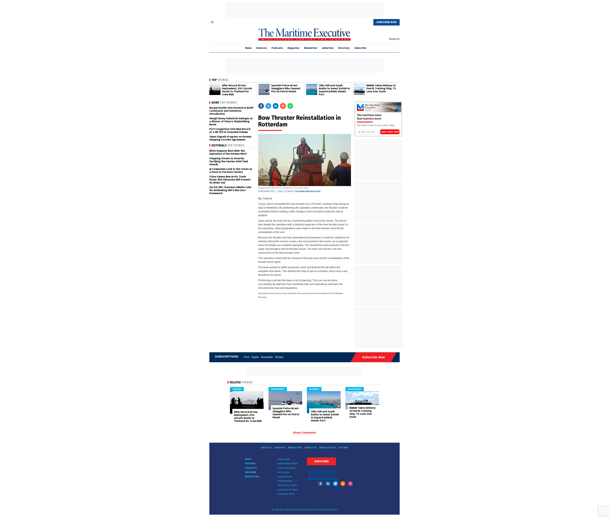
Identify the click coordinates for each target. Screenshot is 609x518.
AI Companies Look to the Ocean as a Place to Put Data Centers (230, 170)
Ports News (283, 472)
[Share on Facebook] (261, 106)
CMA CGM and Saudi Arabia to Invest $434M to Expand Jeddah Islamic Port (334, 90)
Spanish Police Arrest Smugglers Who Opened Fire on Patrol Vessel (285, 88)
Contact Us (310, 447)
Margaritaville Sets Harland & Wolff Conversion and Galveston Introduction (231, 110)
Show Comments (304, 432)
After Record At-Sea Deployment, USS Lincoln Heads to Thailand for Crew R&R (237, 90)
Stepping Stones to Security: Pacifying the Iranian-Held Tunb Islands (228, 161)
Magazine (293, 47)
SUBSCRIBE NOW (386, 22)
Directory (344, 47)
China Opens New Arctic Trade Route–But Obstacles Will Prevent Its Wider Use (229, 179)
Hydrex (262, 204)
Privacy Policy (327, 447)
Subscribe (360, 47)
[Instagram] (350, 483)
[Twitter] (335, 483)
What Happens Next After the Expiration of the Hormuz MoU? (228, 152)
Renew (279, 357)
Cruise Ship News (286, 467)
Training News (285, 480)
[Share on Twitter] (268, 106)
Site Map (343, 447)
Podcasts (277, 47)
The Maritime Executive (308, 191)
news (248, 47)
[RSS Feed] (342, 483)
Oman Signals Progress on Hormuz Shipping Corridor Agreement (230, 138)
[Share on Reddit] (283, 106)
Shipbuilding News (287, 463)
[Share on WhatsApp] (290, 106)
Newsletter (310, 47)
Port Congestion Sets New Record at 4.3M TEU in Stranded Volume (229, 131)
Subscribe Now (389, 132)
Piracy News (283, 459)
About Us (266, 447)
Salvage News (284, 476)
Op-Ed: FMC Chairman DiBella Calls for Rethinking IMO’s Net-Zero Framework (230, 190)
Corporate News (286, 493)
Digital (255, 357)
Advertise (328, 47)
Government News (287, 485)
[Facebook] (320, 483)
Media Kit (394, 39)
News (248, 459)
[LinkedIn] (328, 483)
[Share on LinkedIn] (275, 106)
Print (246, 357)
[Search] (212, 23)
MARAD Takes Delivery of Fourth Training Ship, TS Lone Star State (381, 88)
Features (261, 47)
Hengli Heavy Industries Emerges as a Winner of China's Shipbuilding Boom (231, 121)
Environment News (287, 489)
